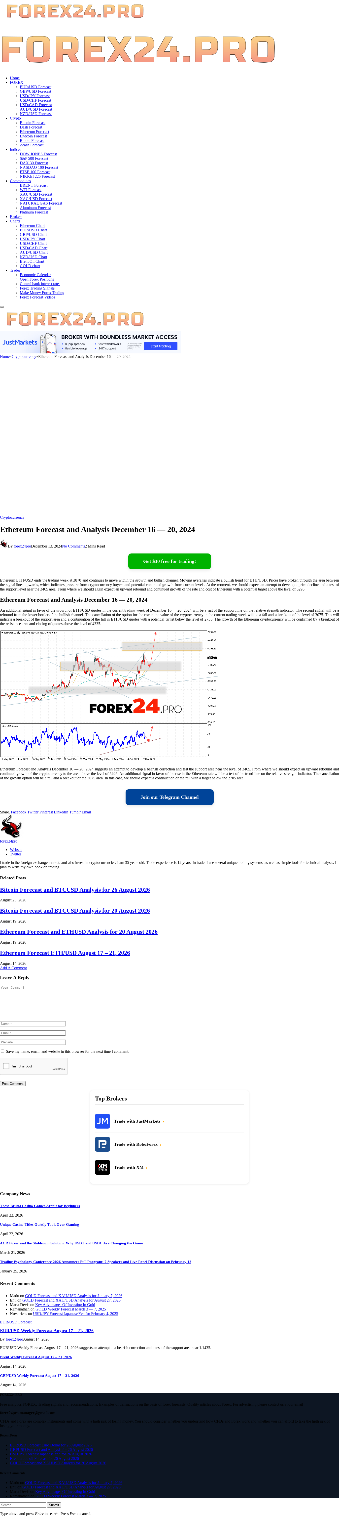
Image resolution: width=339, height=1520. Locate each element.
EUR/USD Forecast (35, 87)
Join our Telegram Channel (169, 797)
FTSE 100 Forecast (35, 172)
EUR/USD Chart (33, 230)
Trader (15, 270)
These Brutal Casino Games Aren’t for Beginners (40, 1206)
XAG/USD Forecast (36, 199)
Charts (15, 221)
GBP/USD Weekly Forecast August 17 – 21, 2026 (39, 1376)
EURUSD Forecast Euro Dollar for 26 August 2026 (51, 1445)
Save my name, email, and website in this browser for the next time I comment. (67, 1051)
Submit (54, 1505)
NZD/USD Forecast (36, 114)
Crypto (15, 118)
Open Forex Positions (37, 279)
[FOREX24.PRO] (138, 69)
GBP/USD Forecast (35, 91)
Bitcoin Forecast (32, 123)
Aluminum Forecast (35, 208)
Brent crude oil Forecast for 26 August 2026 (44, 1458)
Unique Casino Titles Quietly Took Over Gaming (39, 1224)
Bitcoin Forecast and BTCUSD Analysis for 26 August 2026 (75, 890)
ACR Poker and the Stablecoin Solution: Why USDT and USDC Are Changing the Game (71, 1243)
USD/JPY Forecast (35, 96)
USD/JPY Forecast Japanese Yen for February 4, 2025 (75, 1313)
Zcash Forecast (31, 145)
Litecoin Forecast (33, 136)
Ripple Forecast (32, 140)
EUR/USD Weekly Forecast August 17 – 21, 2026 (47, 1330)
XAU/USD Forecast (36, 194)
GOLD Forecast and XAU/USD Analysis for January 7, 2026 (73, 1296)
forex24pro (22, 546)
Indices (15, 149)
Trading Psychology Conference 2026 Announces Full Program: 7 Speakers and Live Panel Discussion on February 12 (95, 1262)
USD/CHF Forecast (35, 100)
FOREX (16, 82)
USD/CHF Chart (33, 243)
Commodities (20, 181)
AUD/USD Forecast (36, 109)
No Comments (73, 546)
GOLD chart (30, 266)
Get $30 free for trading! (169, 561)
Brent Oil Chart (32, 261)
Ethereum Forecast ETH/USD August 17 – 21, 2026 (65, 953)
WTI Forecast (30, 190)
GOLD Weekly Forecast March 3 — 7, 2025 (70, 1309)
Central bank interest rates (40, 284)
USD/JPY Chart (32, 239)
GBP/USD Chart (33, 234)
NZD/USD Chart (33, 257)
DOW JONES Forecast (38, 154)
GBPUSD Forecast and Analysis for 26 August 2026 (51, 1449)
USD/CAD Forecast (36, 105)
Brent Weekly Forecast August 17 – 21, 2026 (36, 1357)
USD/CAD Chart (33, 248)
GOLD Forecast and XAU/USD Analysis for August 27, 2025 (71, 1300)
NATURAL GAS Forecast (41, 203)
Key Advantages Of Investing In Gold (65, 1305)
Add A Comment (13, 968)
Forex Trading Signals (37, 288)
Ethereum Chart (32, 225)
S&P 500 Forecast (34, 158)
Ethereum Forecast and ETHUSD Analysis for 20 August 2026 (79, 932)
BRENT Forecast (33, 185)
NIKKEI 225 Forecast (37, 176)
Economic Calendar (35, 275)
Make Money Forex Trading (42, 293)
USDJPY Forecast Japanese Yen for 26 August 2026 (51, 1454)
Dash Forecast (31, 127)
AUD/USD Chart (34, 252)
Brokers (16, 216)
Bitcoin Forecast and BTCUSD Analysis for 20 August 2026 (75, 910)
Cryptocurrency (12, 517)
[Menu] (2, 307)
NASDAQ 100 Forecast (39, 167)
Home (15, 78)
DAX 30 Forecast (34, 163)
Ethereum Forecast (34, 131)
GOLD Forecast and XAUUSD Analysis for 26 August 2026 (58, 1463)
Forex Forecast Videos (37, 297)
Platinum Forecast (34, 212)
